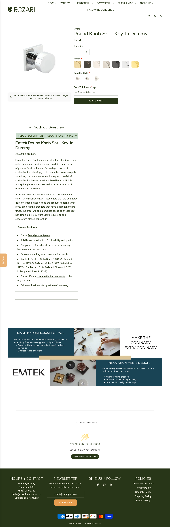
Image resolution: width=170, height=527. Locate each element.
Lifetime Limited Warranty (51, 276)
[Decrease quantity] (77, 52)
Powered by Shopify (93, 523)
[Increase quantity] (87, 52)
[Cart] (161, 16)
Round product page (39, 235)
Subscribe (65, 502)
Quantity (78, 46)
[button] (30, 136)
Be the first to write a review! (85, 456)
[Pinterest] (111, 485)
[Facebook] (98, 485)
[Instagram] (104, 485)
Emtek (77, 29)
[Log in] (155, 16)
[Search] (149, 16)
